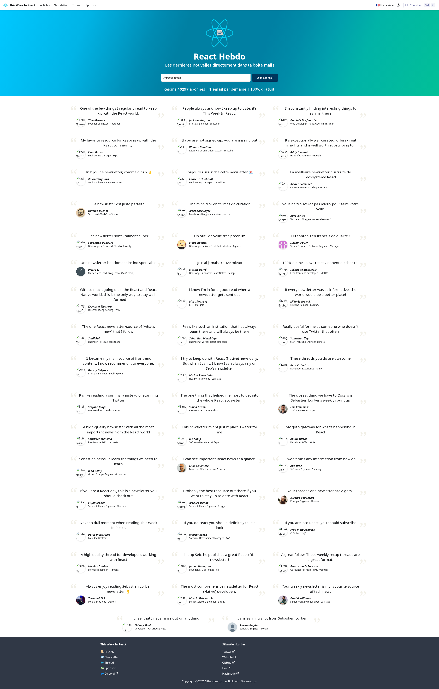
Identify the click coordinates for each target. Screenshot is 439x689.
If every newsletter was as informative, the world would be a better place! (320, 292)
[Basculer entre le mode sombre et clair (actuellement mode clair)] (398, 5)
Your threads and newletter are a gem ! (320, 490)
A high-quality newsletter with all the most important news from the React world (118, 429)
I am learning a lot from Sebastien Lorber (272, 618)
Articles (45, 5)
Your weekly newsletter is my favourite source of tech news (320, 589)
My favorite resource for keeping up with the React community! (118, 143)
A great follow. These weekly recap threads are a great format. (320, 557)
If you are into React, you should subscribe (320, 522)
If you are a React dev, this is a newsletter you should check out (118, 493)
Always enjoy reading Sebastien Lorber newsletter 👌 (118, 589)
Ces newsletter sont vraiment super (118, 235)
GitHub (227, 662)
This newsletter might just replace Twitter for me (219, 429)
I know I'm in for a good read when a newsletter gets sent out (219, 292)
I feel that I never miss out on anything (166, 618)
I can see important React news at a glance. (219, 458)
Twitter (227, 651)
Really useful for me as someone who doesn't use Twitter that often (321, 329)
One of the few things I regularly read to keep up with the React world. (118, 111)
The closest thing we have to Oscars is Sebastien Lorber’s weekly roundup (320, 398)
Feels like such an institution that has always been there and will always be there (219, 329)
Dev (224, 668)
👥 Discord (107, 673)
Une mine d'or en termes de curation (220, 204)
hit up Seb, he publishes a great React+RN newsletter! (219, 557)
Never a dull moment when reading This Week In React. (118, 525)
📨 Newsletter (109, 657)
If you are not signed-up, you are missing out (219, 140)
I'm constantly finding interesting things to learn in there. (321, 111)
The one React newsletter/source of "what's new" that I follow (118, 329)
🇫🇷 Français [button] (383, 5)
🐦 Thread (107, 662)
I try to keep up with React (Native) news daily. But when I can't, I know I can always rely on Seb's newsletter (219, 363)
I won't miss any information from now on (320, 458)
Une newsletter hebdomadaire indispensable (118, 262)
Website (227, 657)
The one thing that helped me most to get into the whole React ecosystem (220, 398)
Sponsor (91, 5)
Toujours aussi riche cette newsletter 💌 (219, 172)
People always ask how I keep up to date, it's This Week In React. (219, 111)
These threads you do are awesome (320, 358)
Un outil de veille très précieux (219, 235)
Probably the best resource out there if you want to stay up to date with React (219, 493)
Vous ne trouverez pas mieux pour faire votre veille (320, 206)
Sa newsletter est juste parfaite (118, 204)
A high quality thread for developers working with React (118, 557)
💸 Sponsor (108, 668)
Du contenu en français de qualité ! (320, 235)
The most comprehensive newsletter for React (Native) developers (219, 589)
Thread (76, 5)
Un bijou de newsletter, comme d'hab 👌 (118, 172)
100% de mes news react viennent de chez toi (320, 262)
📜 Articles (107, 651)
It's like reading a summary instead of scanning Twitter (118, 398)
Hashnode (229, 673)
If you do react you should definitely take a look (220, 525)
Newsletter (61, 5)
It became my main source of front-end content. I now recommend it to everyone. (118, 361)
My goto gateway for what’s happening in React (320, 429)
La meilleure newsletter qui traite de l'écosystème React (320, 174)
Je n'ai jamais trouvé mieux (219, 262)
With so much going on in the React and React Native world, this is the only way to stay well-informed (118, 294)
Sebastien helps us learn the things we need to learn (118, 461)
